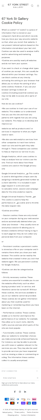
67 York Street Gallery (16, 409)
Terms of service (32, 412)
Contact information (28, 415)
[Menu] (3, 6)
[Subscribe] (38, 378)
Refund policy (7, 412)
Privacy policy (20, 412)
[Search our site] (32, 6)
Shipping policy (13, 415)
